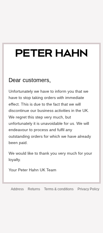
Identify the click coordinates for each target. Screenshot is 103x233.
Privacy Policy (88, 189)
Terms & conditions (59, 189)
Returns (34, 189)
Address (17, 189)
